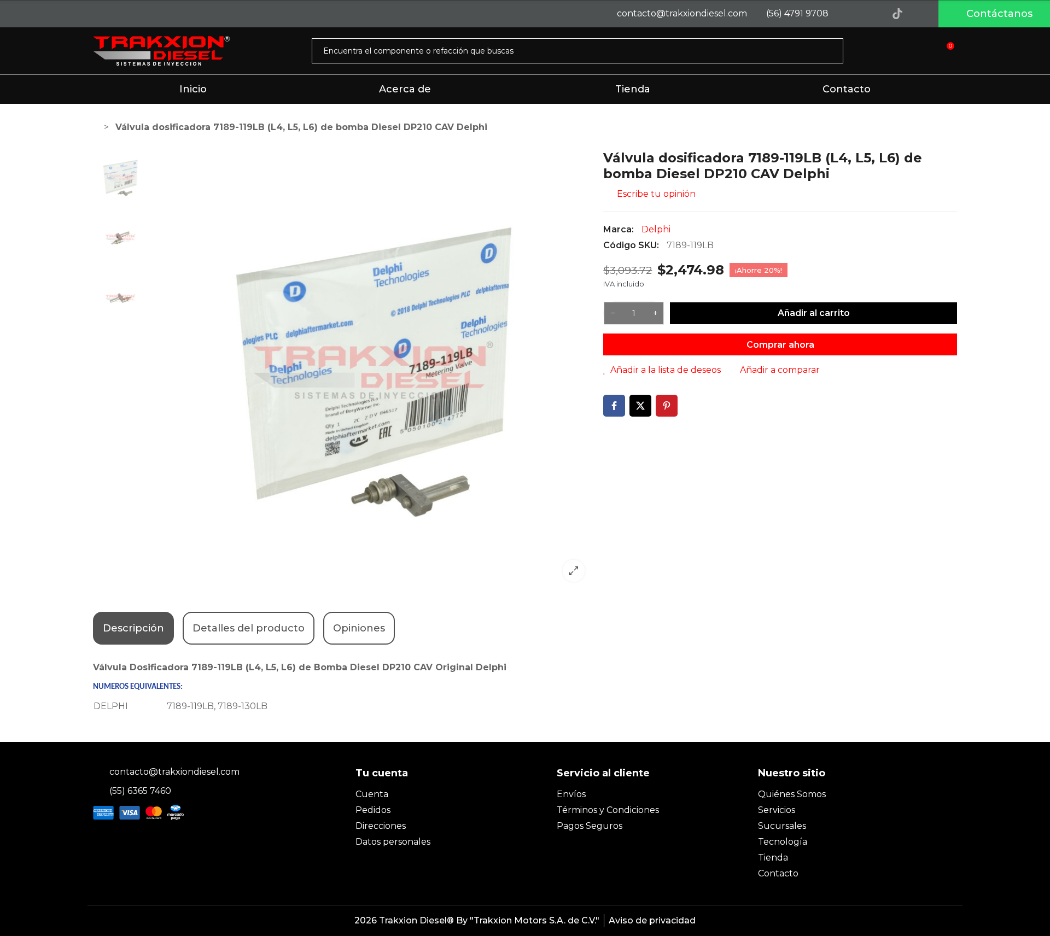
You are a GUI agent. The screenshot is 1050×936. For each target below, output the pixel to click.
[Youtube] (922, 14)
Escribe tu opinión (655, 194)
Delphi (655, 229)
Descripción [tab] (133, 628)
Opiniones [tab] (359, 628)
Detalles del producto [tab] (248, 628)
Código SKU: (631, 245)
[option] (373, 370)
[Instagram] (873, 14)
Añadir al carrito (814, 313)
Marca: (618, 229)
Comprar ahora (780, 345)
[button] (994, 13)
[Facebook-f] (848, 14)
